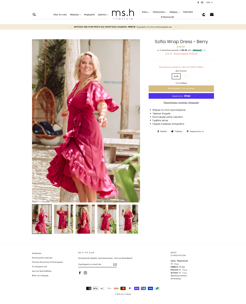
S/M (176, 76)
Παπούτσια (159, 12)
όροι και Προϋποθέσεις (42, 271)
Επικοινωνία (167, 17)
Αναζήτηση (36, 253)
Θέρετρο (74, 14)
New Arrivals (60, 14)
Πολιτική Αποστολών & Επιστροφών (47, 262)
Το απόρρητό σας (39, 266)
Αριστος (102, 14)
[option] (123, 26)
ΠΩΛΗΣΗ (188, 12)
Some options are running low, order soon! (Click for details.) (181, 68)
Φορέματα (89, 14)
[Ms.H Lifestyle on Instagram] (85, 272)
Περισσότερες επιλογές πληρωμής (181, 102)
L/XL (186, 76)
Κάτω (145, 12)
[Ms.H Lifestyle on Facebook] (79, 272)
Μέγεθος (181, 71)
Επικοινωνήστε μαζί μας (42, 257)
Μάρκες (174, 12)
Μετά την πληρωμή (40, 275)
